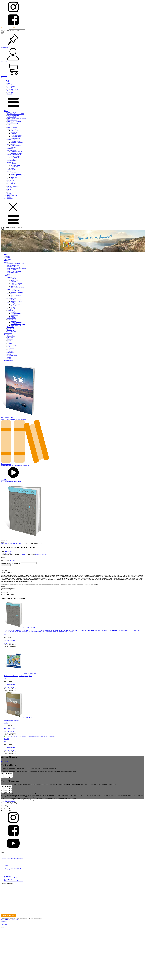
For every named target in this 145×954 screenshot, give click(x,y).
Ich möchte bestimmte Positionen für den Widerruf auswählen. (21, 907)
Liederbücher (10, 180)
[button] (6, 571)
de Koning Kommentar (17, 142)
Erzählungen (10, 181)
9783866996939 (44, 554)
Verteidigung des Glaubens (18, 287)
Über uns (9, 81)
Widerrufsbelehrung (12, 89)
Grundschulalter (15, 157)
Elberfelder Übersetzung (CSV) (15, 114)
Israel (12, 168)
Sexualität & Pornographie (18, 175)
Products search (5, 30)
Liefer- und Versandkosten (8, 801)
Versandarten (10, 88)
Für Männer (7, 257)
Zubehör (9, 124)
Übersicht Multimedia (13, 186)
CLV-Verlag (8, 553)
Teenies (13, 159)
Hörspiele (10, 189)
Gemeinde (13, 133)
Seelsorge (13, 172)
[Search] (2, 32)
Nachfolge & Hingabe (16, 153)
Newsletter (10, 85)
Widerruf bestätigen (8, 915)
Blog (8, 83)
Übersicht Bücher (12, 127)
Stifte (8, 349)
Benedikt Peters (8, 551)
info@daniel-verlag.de (21, 27)
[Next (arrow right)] (3, 542)
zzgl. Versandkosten (15, 560)
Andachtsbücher (11, 169)
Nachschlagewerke (16, 177)
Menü (7, 80)
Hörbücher (10, 188)
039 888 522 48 (6, 27)
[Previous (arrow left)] (1, 542)
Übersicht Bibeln (11, 112)
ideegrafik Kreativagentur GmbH (9, 919)
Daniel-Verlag (11, 139)
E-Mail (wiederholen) (6, 892)
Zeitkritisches (14, 166)
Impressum (3, 921)
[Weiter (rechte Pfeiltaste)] (3, 927)
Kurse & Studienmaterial (17, 174)
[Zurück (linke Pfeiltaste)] (1, 927)
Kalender (6, 254)
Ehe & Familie (11, 144)
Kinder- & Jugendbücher (14, 154)
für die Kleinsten (15, 156)
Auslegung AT (14, 130)
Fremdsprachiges (11, 183)
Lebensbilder (10, 178)
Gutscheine (10, 351)
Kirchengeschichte (16, 165)
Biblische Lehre (11, 129)
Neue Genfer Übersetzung (14, 121)
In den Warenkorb (5, 565)
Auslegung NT (15, 132)
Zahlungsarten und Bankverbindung (13, 878)
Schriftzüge (10, 346)
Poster (9, 197)
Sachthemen (10, 162)
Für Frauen (7, 256)
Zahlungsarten (11, 86)
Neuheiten (10, 148)
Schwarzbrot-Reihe (16, 141)
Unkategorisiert (8, 333)
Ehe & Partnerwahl (16, 145)
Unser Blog (7, 866)
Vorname (5, 900)
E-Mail (30, 885)
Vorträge (9, 194)
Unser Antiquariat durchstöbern (12, 868)
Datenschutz (4, 924)
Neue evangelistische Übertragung (16, 118)
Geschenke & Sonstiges (10, 195)
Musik (9, 191)
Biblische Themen (15, 138)
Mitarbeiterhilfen (11, 171)
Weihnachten (7, 259)
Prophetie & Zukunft (16, 135)
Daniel (37, 554)
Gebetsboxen (10, 348)
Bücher (6, 126)
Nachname (33, 900)
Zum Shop (10, 92)
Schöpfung (14, 163)
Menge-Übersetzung (12, 120)
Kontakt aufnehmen (6, 858)
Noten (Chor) (11, 336)
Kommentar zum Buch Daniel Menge (11, 563)
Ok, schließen (4, 761)
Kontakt (9, 94)
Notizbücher (10, 352)
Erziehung (13, 147)
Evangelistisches (11, 160)
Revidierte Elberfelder (13, 115)
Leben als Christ (11, 150)
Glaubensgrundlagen (16, 151)
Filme (8, 192)
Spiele (9, 357)
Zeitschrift (10, 91)
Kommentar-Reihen (16, 136)
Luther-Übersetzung (12, 123)
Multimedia (7, 185)
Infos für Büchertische (10, 870)
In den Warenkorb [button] (9, 643)
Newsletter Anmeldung (17, 858)
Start (2, 543)
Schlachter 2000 (11, 117)
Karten (9, 354)
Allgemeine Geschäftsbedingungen (13, 881)
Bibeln (6, 111)
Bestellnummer (7, 885)
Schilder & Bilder (12, 355)
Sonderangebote (8, 198)
